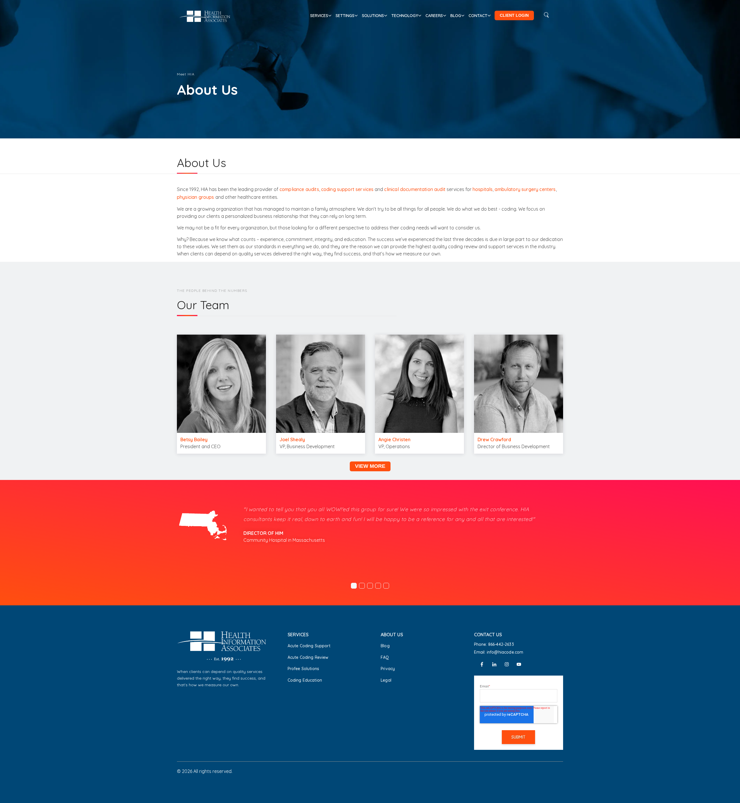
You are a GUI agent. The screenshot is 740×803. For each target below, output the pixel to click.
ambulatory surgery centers (525, 189)
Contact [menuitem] (478, 15)
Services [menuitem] (319, 15)
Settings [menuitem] (345, 15)
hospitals (483, 189)
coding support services (347, 189)
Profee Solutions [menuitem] (303, 668)
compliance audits (299, 189)
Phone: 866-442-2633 (494, 644)
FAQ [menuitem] (385, 657)
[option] (370, 526)
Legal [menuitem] (386, 680)
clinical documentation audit (414, 189)
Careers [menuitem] (434, 15)
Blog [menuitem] (455, 15)
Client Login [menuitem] (514, 15)
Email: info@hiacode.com (498, 652)
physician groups (195, 197)
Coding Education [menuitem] (305, 680)
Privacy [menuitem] (388, 668)
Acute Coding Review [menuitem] (308, 657)
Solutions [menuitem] (373, 15)
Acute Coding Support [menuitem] (309, 645)
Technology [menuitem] (404, 15)
